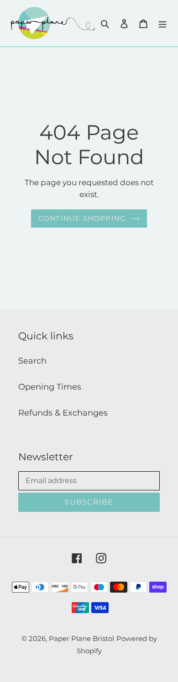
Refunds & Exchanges (63, 413)
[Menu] (162, 23)
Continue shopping (82, 218)
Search (32, 361)
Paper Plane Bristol (81, 638)
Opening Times (49, 387)
